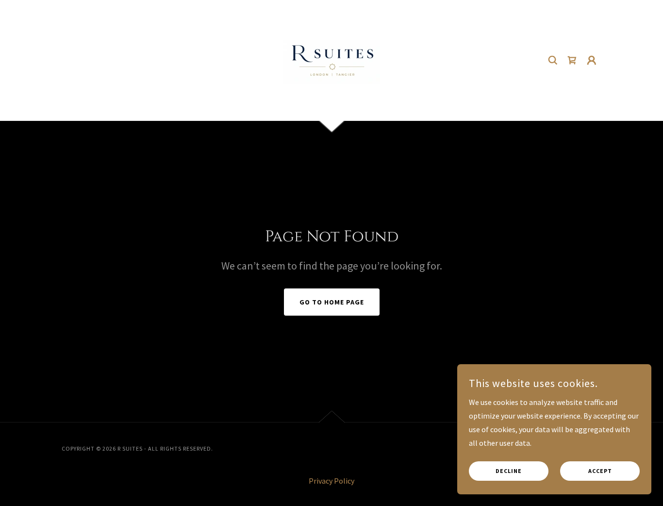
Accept (600, 471)
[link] (331, 59)
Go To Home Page (331, 302)
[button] (591, 60)
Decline (509, 471)
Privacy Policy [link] (331, 481)
